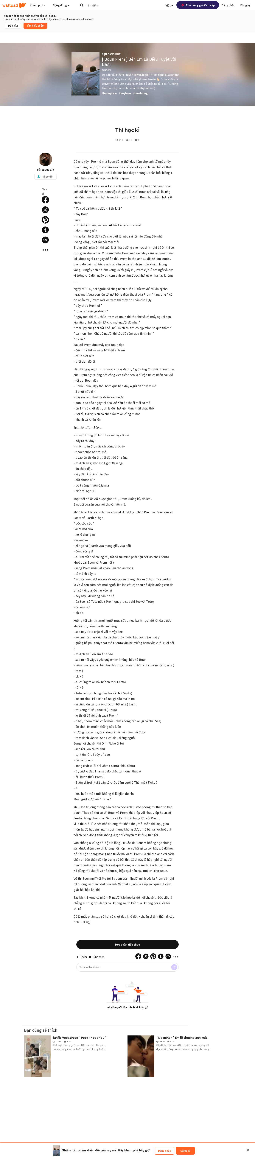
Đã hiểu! (13, 25)
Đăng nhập (164, 1150)
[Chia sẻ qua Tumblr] (45, 230)
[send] (174, 967)
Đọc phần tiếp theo (127, 944)
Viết (168, 5)
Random (106, 70)
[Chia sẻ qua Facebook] (45, 199)
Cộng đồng (60, 5)
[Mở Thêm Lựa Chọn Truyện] (45, 250)
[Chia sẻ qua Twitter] (45, 209)
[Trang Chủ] (14, 5)
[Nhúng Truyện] (45, 240)
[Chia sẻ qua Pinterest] (45, 220)
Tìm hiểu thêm (35, 25)
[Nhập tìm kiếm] (81, 5)
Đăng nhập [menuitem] (228, 5)
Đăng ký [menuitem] (245, 5)
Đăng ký (185, 1150)
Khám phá (37, 5)
